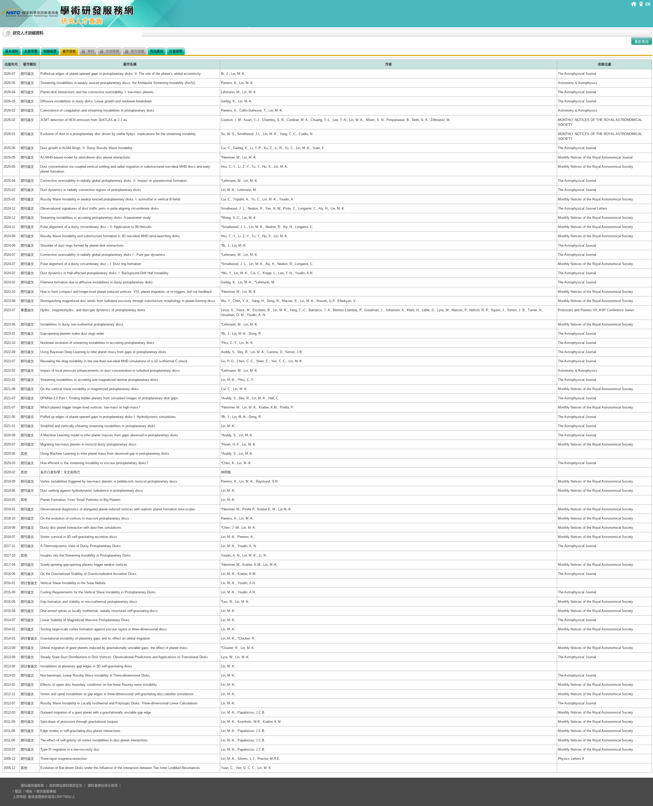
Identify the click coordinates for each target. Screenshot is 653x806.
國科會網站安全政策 (103, 785)
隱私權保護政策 (32, 785)
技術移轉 (112, 51)
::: (4, 31)
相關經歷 (50, 51)
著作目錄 (69, 51)
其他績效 (156, 51)
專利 (90, 51)
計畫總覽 (175, 51)
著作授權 (137, 51)
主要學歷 (30, 51)
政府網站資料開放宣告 (65, 785)
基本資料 (11, 51)
